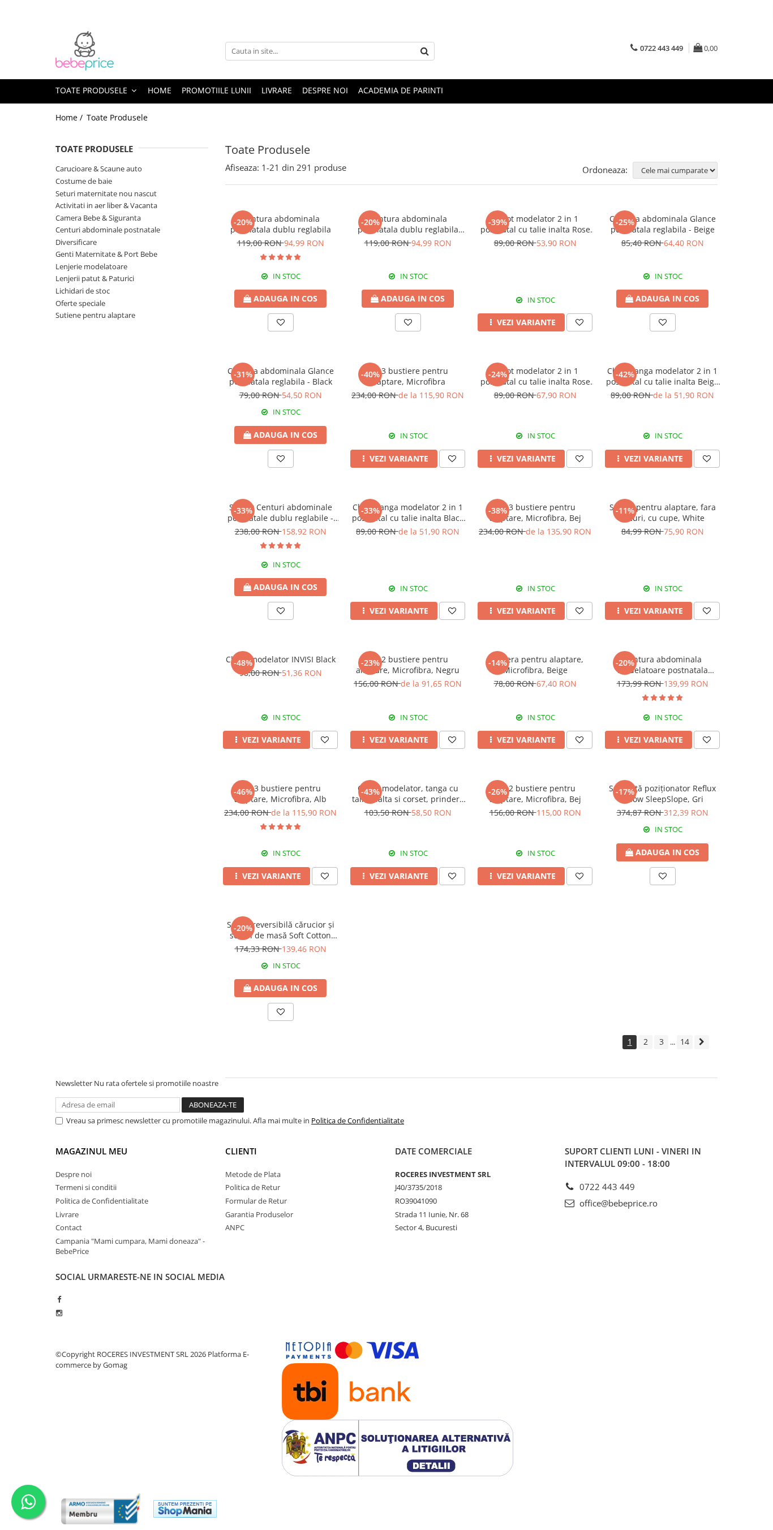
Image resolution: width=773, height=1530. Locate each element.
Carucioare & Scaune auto (98, 168)
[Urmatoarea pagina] (701, 1042)
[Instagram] (59, 1313)
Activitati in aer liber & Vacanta (106, 205)
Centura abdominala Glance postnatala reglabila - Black (280, 376)
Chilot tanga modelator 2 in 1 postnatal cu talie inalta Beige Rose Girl (662, 376)
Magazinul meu (91, 1151)
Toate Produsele (92, 90)
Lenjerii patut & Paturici (94, 278)
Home (159, 90)
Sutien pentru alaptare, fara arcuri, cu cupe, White (662, 512)
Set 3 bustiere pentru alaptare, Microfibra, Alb (280, 793)
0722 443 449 (606, 1186)
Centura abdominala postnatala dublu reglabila (280, 224)
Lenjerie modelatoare (91, 266)
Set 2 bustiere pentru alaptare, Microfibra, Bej (535, 793)
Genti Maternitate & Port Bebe (106, 254)
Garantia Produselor (259, 1214)
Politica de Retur (252, 1187)
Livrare (276, 90)
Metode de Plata (253, 1174)
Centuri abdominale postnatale (107, 230)
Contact (68, 1227)
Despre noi (325, 90)
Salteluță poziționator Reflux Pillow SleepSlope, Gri (662, 793)
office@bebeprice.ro (617, 1203)
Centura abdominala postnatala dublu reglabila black (408, 224)
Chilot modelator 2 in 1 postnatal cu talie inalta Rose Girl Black (535, 376)
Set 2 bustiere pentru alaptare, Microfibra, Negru (407, 664)
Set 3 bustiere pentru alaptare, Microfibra (407, 376)
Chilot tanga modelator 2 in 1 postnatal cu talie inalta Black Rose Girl (407, 512)
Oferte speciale (80, 303)
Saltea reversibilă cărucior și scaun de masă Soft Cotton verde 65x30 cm (280, 930)
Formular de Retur (256, 1201)
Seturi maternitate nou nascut (106, 193)
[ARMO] (100, 1508)
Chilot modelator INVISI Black (281, 659)
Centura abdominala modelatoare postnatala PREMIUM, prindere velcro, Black (663, 664)
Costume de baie (83, 181)
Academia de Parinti (400, 90)
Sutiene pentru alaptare (95, 315)
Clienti (241, 1151)
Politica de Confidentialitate (357, 1120)
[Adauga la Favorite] (281, 322)
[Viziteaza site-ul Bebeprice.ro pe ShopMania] (185, 1509)
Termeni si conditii (86, 1187)
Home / (70, 117)
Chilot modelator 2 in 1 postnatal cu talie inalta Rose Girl (535, 224)
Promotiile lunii (216, 90)
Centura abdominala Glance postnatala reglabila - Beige (662, 224)
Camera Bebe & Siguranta (98, 218)
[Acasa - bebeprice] (112, 51)
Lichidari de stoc (82, 291)
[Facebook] (59, 1299)
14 (684, 1041)
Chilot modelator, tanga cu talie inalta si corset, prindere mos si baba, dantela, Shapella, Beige (408, 793)
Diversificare (76, 242)
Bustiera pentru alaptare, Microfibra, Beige (535, 664)
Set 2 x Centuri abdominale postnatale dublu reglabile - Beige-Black (280, 512)
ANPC (234, 1227)
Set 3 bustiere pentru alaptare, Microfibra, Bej (535, 512)
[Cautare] (424, 51)
